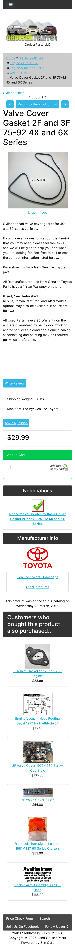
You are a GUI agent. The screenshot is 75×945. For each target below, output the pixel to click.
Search (44, 918)
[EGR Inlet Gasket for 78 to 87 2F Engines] (37, 656)
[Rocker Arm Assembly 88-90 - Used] (38, 874)
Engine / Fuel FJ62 (24, 63)
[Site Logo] (37, 30)
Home (10, 58)
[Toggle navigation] (10, 5)
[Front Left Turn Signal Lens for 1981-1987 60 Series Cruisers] (37, 829)
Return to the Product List (37, 104)
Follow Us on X (56, 926)
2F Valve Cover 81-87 (37, 800)
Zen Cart (47, 943)
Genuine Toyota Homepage (37, 577)
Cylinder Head (20, 73)
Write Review (14, 383)
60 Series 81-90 (31, 58)
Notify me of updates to (37, 519)
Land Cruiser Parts (52, 938)
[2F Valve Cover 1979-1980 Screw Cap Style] (38, 751)
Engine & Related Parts (27, 68)
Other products (37, 587)
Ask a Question (16, 423)
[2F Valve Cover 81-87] (38, 792)
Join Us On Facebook (22, 926)
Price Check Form (19, 918)
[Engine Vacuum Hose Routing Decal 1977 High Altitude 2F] (38, 704)
